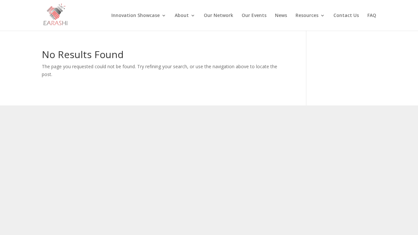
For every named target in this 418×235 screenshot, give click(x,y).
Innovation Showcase (135, 15)
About (182, 15)
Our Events (254, 15)
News (281, 15)
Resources (307, 15)
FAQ (371, 15)
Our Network (218, 15)
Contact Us (346, 15)
